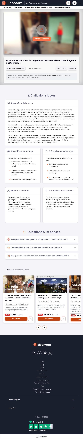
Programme (43, 436)
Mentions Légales (42, 380)
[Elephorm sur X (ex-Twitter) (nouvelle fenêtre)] (39, 353)
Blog (42, 386)
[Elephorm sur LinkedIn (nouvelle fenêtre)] (50, 353)
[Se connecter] (74, 3)
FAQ (42, 365)
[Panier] (68, 3)
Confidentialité (42, 371)
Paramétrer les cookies (42, 383)
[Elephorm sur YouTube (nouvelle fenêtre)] (45, 353)
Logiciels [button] (12, 408)
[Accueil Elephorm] (42, 344)
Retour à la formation (16, 68)
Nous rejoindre (42, 377)
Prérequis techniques (42, 392)
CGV (42, 368)
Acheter (17, 319)
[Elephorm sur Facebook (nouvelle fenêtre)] (34, 353)
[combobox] (44, 3)
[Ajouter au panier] (30, 319)
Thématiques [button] (14, 400)
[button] (39, 328)
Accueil (8, 7)
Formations (18, 7)
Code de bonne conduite (42, 389)
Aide (42, 362)
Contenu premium (41, 39)
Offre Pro (42, 374)
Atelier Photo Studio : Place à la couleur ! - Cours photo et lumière (47, 7)
